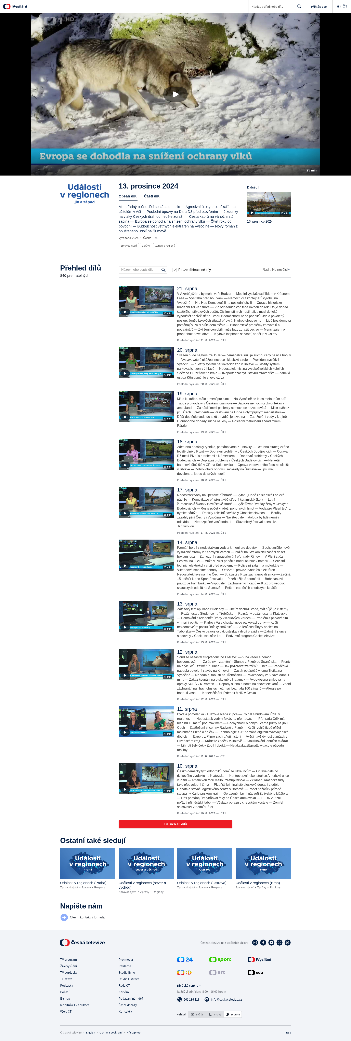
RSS (288, 1032)
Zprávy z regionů (165, 245)
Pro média (126, 959)
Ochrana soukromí (111, 1032)
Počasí (64, 992)
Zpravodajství (129, 245)
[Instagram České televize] (255, 942)
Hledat (299, 6)
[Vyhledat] (163, 270)
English (90, 1032)
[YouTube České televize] (271, 942)
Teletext (66, 979)
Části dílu (152, 196)
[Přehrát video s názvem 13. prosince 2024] (175, 94)
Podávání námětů (131, 998)
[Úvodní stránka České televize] (83, 942)
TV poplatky (68, 972)
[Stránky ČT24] (185, 961)
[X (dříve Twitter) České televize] (279, 942)
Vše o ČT (66, 1011)
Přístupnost (134, 1032)
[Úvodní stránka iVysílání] (18, 6)
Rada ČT (124, 985)
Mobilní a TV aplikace (74, 1005)
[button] (175, 94)
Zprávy (146, 245)
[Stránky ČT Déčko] (184, 974)
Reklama (125, 966)
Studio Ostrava (129, 979)
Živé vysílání (68, 966)
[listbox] (215, 1014)
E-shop (65, 998)
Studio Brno (127, 972)
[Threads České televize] (287, 942)
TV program (68, 959)
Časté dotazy (128, 1005)
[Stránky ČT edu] (255, 974)
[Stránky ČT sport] (220, 961)
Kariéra (124, 992)
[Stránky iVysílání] (259, 961)
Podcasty (66, 985)
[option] (197, 1014)
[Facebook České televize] (263, 942)
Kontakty (125, 1011)
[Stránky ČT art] (217, 974)
